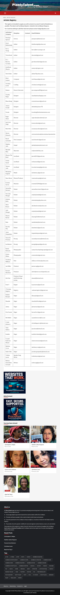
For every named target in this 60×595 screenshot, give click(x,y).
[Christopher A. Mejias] (16, 434)
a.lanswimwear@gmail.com (39, 101)
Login (25, 586)
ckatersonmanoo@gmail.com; (39, 340)
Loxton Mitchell (43, 568)
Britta (22, 556)
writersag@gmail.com (37, 362)
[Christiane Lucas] (43, 459)
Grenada (22, 568)
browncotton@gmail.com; (38, 123)
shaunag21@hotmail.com (38, 216)
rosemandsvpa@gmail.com (39, 178)
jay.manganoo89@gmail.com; (39, 90)
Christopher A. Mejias (10, 444)
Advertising (13, 586)
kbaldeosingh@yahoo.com (39, 44)
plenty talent (18, 574)
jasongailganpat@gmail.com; (39, 244)
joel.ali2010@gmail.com (38, 156)
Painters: (22, 571)
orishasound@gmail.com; (38, 161)
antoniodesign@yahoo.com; (39, 200)
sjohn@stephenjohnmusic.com (40, 145)
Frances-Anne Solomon (10, 469)
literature (34, 568)
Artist (17, 556)
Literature (34, 441)
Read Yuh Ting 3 (8, 494)
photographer (9, 574)
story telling (43, 574)
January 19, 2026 (9, 471)
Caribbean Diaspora (38, 556)
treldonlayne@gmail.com (38, 356)
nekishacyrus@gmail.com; (38, 347)
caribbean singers (41, 562)
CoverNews (26, 592)
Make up (51, 568)
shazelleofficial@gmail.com (39, 301)
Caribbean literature (36, 559)
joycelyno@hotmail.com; (38, 328)
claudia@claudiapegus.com (39, 95)
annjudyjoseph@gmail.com (39, 211)
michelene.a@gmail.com (38, 172)
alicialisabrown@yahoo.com (39, 205)
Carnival (32, 565)
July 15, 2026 (8, 446)
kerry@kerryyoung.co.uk (38, 49)
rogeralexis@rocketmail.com (39, 117)
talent (6, 577)
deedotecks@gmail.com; (38, 227)
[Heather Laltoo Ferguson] (43, 434)
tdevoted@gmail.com (37, 55)
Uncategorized (8, 441)
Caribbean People (31, 562)
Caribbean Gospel (24, 559)
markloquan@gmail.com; (38, 79)
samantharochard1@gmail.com (40, 189)
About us (6, 586)
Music (17, 571)
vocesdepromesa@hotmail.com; (40, 238)
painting (29, 571)
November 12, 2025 (9, 496)
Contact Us (20, 586)
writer (20, 577)
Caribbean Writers (23, 565)
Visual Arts (13, 577)
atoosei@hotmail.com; (37, 278)
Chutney (39, 565)
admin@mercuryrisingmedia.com (40, 271)
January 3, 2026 (36, 471)
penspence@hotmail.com (38, 38)
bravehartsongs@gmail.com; (39, 167)
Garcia (11, 568)
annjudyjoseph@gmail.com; (39, 194)
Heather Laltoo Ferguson (38, 444)
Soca (29, 574)
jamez (28, 568)
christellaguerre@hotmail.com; (40, 323)
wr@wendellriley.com (37, 150)
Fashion (45, 565)
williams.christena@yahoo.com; (40, 260)
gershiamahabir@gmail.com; (39, 61)
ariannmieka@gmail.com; (38, 255)
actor (6, 556)
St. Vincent (35, 574)
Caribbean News (9, 562)
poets (25, 574)
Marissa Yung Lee (9, 571)
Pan (34, 571)
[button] (5, 13)
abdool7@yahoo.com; (37, 73)
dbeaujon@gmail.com (37, 295)
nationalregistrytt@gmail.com (40, 290)
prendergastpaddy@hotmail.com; (41, 351)
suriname (51, 574)
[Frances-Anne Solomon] (16, 459)
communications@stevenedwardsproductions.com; (45, 134)
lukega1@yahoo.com (43, 28)
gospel (16, 568)
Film (6, 465)
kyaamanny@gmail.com (38, 284)
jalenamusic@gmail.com (38, 306)
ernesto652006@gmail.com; (39, 183)
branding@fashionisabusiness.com (41, 112)
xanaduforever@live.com (38, 317)
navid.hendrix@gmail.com (39, 139)
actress (12, 556)
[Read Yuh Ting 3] (16, 484)
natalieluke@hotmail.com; (38, 222)
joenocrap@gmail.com (37, 266)
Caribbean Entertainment (11, 559)
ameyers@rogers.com (37, 68)
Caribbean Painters (20, 562)
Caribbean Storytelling (11, 565)
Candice (29, 556)
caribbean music (47, 559)
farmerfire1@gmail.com (38, 312)
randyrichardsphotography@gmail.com (42, 249)
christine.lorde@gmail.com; (39, 84)
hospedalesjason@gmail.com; (39, 233)
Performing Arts (41, 571)
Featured (51, 565)
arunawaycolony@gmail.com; (39, 128)
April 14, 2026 (35, 446)
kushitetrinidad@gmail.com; (39, 334)
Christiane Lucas (36, 469)
